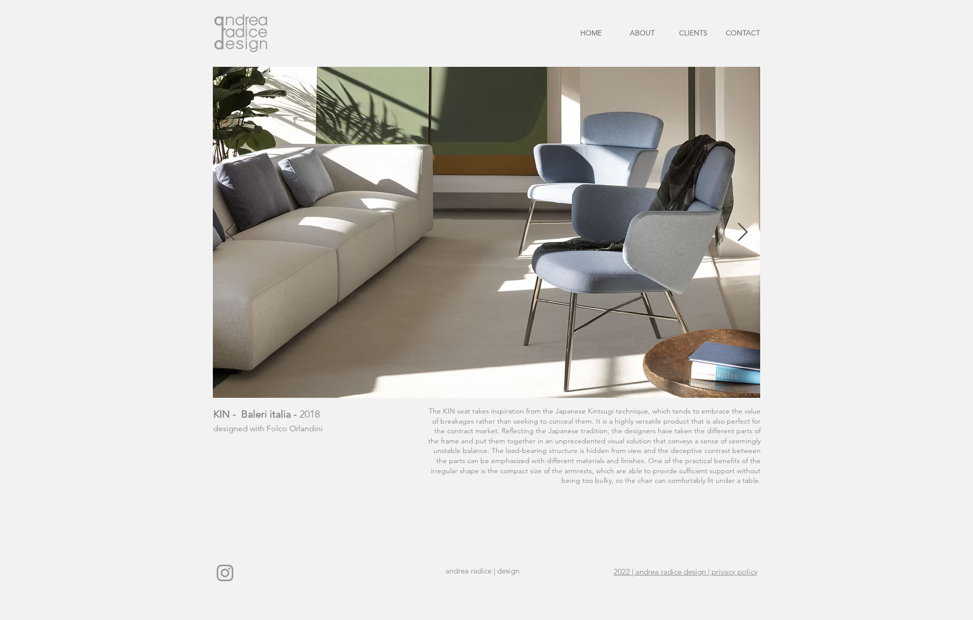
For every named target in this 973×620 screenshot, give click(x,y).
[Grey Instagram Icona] (225, 573)
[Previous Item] (230, 232)
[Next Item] (743, 232)
